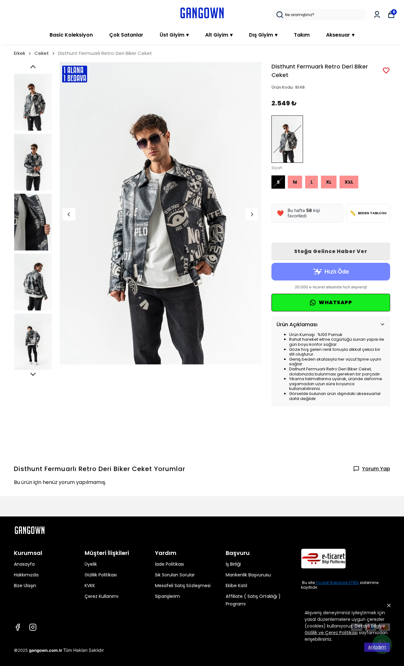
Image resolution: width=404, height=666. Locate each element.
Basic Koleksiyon (71, 34)
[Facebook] (17, 627)
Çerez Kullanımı (101, 596)
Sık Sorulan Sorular (175, 575)
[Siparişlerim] (377, 15)
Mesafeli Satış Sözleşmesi (183, 585)
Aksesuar (340, 34)
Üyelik (91, 564)
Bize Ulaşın (25, 585)
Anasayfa (24, 564)
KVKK (90, 585)
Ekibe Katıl (236, 585)
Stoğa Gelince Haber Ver (330, 251)
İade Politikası (169, 564)
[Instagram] (33, 627)
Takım (302, 34)
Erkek (19, 53)
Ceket (41, 53)
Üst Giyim (174, 34)
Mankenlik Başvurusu (248, 575)
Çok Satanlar (126, 34)
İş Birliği (233, 564)
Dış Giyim (263, 34)
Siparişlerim (167, 596)
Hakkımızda (26, 575)
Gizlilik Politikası (101, 575)
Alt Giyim (219, 34)
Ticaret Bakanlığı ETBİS (337, 582)
